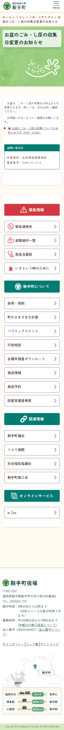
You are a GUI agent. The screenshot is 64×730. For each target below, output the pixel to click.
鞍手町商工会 (18, 477)
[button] (56, 5)
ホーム (7, 17)
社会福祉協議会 (19, 463)
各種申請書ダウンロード (26, 358)
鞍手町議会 (16, 435)
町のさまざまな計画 (23, 317)
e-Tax (12, 512)
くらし (20, 17)
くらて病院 (16, 449)
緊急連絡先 (23, 226)
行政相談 (14, 344)
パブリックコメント (23, 330)
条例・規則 (16, 303)
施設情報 (14, 372)
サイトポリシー (13, 644)
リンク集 (32, 644)
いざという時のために (32, 268)
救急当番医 (23, 254)
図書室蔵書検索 (19, 400)
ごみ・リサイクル (41, 17)
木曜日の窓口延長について (37, 625)
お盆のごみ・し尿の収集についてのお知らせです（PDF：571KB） (33, 130)
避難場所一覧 (25, 240)
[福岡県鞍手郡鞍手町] (14, 6)
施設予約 (14, 386)
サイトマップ (49, 644)
